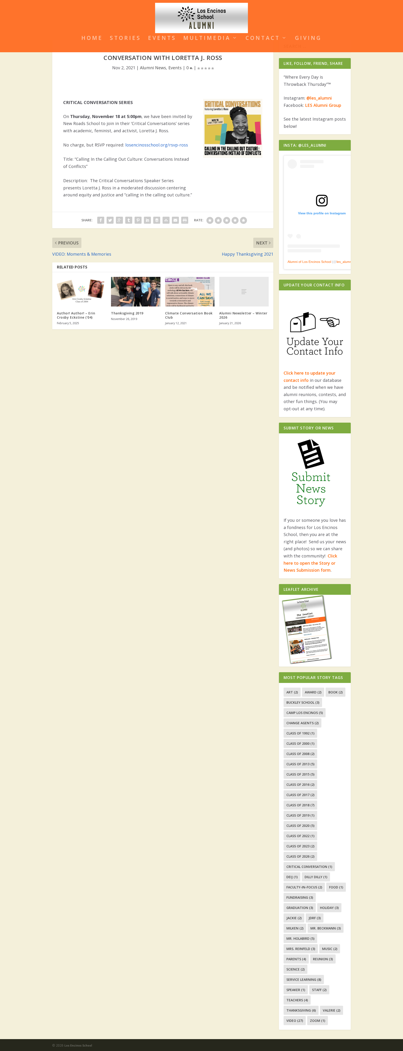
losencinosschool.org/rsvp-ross (156, 145)
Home (92, 39)
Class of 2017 (300, 795)
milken (294, 928)
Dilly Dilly (316, 877)
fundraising (299, 897)
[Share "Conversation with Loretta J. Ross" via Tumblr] (128, 220)
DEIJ (292, 877)
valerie (331, 1010)
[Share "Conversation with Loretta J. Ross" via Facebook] (100, 220)
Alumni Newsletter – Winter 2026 (243, 315)
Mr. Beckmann (325, 928)
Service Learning (303, 979)
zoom (317, 1020)
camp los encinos (304, 712)
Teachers (297, 1000)
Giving (308, 39)
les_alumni (344, 262)
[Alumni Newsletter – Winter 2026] (244, 291)
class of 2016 (300, 784)
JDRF (315, 918)
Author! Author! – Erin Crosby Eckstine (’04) (76, 315)
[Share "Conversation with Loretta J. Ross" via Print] (184, 220)
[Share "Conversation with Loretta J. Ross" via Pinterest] (138, 220)
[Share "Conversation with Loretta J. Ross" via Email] (175, 220)
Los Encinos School (78, 1046)
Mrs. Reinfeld (300, 949)
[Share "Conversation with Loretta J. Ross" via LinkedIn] (147, 220)
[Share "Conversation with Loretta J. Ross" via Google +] (119, 220)
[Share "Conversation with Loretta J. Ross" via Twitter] (110, 220)
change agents (302, 723)
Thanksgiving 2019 (127, 313)
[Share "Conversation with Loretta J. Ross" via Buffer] (156, 220)
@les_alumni (319, 98)
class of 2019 (300, 815)
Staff (319, 990)
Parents (296, 959)
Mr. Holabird (300, 938)
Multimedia (207, 39)
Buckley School (302, 702)
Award (313, 692)
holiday (329, 907)
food (336, 887)
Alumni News (153, 67)
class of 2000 (300, 743)
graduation (299, 907)
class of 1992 (300, 733)
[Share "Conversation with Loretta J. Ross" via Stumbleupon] (166, 220)
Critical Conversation (309, 866)
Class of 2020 (300, 825)
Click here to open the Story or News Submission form (310, 563)
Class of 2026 (300, 856)
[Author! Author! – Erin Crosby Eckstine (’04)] (81, 291)
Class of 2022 (300, 836)
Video (294, 1020)
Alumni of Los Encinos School (309, 262)
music (329, 949)
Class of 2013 (300, 764)
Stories (125, 39)
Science (295, 969)
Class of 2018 (300, 805)
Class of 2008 (300, 754)
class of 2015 (300, 774)
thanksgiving (301, 1010)
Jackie (294, 918)
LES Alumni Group (323, 105)
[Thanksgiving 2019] (135, 291)
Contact (263, 39)
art (292, 692)
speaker (295, 990)
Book (335, 692)
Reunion (323, 959)
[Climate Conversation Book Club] (190, 291)
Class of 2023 (300, 846)
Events (162, 39)
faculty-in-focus (304, 887)
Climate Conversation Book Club (189, 315)
